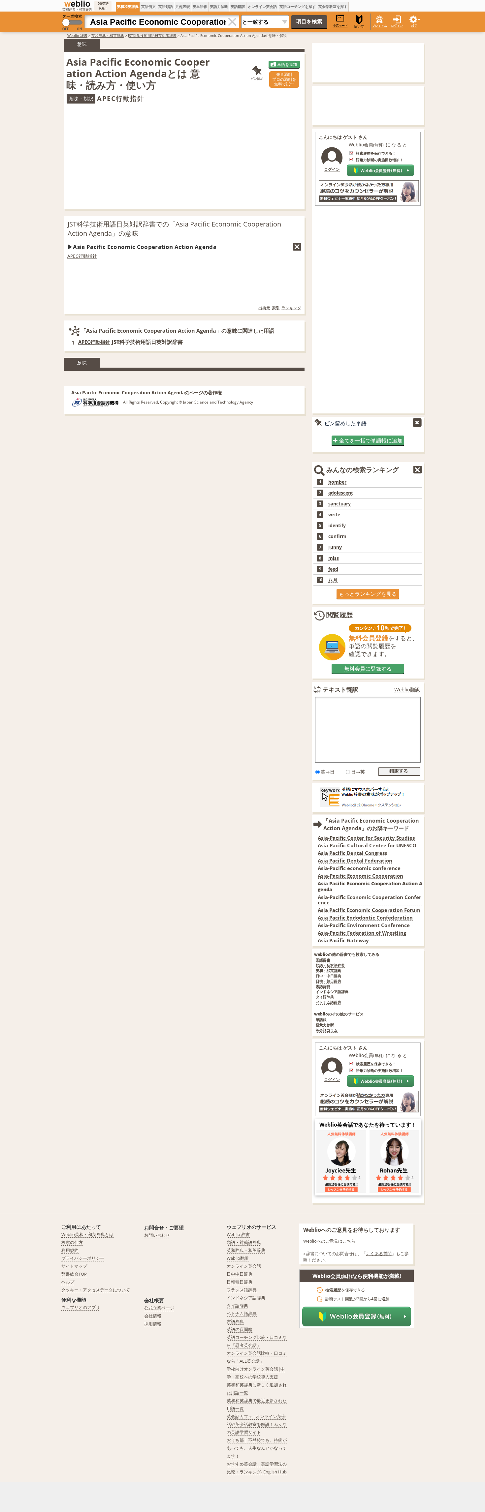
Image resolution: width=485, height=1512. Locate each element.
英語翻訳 (238, 6)
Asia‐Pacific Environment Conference (364, 925)
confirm (337, 536)
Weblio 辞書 (77, 35)
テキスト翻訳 (340, 689)
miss (333, 558)
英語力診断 (219, 6)
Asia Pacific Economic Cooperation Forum (369, 910)
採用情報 (152, 1324)
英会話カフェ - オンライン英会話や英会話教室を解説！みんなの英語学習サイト (257, 1424)
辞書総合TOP (74, 1274)
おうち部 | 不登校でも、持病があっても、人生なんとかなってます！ (257, 1448)
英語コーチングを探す (297, 6)
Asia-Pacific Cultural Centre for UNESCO (367, 845)
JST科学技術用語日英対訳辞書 (152, 35)
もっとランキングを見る (368, 593)
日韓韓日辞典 (239, 1282)
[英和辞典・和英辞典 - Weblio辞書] (77, 3)
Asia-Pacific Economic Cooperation (360, 876)
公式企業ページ (159, 1308)
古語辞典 (323, 986)
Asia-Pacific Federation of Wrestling (362, 933)
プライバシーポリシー (82, 1258)
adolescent (340, 493)
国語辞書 (323, 960)
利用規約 (70, 1250)
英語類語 (165, 6)
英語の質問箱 (239, 1329)
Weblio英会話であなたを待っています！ (367, 1124)
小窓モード (340, 25)
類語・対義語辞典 (244, 1242)
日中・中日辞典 (328, 976)
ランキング (291, 307)
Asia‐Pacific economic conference (359, 868)
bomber (337, 482)
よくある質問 (379, 1253)
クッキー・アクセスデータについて (95, 1290)
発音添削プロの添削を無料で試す (284, 79)
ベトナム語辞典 (328, 1002)
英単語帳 (200, 6)
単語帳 (321, 1020)
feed (333, 569)
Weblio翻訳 (407, 689)
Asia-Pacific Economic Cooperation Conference (369, 899)
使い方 (359, 26)
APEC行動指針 (94, 342)
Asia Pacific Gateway (343, 940)
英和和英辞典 (128, 6)
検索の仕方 (72, 1242)
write (334, 514)
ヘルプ (67, 1282)
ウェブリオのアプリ (80, 1307)
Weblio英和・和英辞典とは (87, 1234)
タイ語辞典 (325, 997)
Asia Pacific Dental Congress (352, 853)
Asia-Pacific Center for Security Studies (366, 838)
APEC (73, 256)
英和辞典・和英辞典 (107, 35)
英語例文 (148, 6)
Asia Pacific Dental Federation (355, 860)
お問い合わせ (157, 1235)
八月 (333, 580)
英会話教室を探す (332, 6)
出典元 (264, 307)
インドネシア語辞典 (332, 992)
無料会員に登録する (368, 668)
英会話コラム (327, 1030)
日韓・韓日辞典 (328, 981)
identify (337, 525)
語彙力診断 (325, 1025)
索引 (276, 307)
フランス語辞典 (242, 1290)
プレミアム (379, 25)
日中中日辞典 (239, 1274)
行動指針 (88, 256)
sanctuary (339, 503)
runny (335, 547)
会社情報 (152, 1316)
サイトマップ (74, 1266)
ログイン (397, 25)
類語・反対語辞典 (330, 965)
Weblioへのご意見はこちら (329, 1241)
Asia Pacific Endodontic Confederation (365, 918)
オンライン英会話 (262, 6)
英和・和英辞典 (328, 971)
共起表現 (183, 6)
